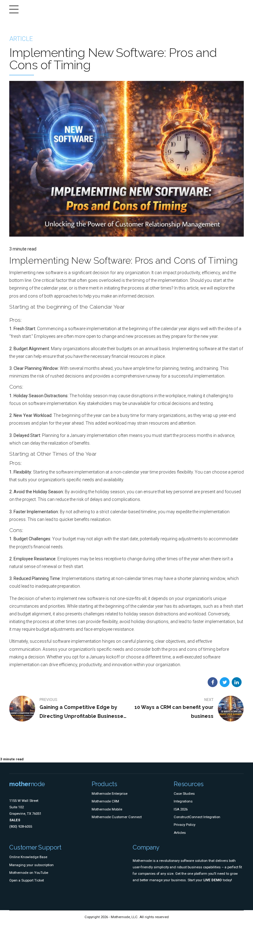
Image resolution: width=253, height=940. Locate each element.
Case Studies (184, 793)
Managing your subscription (31, 865)
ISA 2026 (181, 809)
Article (21, 38)
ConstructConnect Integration (197, 817)
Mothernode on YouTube (28, 872)
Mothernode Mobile (107, 809)
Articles (180, 832)
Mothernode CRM (105, 801)
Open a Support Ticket (26, 880)
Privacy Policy (184, 824)
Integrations (183, 801)
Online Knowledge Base (28, 857)
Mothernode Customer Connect (117, 817)
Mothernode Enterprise (109, 793)
